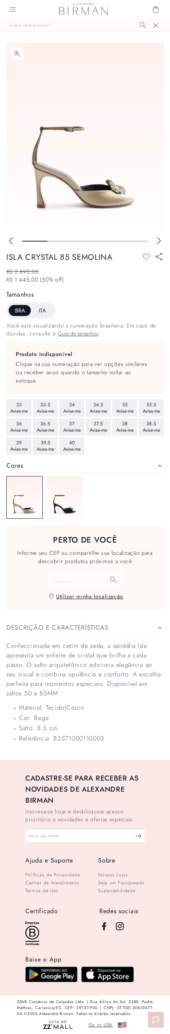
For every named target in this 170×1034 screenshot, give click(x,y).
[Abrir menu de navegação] (12, 9)
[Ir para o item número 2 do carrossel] (85, 241)
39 (19, 446)
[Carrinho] (155, 9)
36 (19, 427)
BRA (20, 310)
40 (72, 446)
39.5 (45, 446)
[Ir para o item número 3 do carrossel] (110, 241)
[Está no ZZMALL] (58, 1025)
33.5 (45, 408)
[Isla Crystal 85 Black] (65, 497)
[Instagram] (120, 926)
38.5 (151, 427)
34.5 (98, 408)
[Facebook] (104, 926)
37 (72, 427)
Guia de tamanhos (78, 333)
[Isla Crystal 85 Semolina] (24, 497)
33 (19, 408)
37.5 (98, 427)
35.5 (151, 408)
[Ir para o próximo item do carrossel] (159, 241)
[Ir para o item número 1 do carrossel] (60, 241)
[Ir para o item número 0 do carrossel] (34, 241)
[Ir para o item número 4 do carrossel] (135, 241)
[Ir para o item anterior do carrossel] (11, 241)
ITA (42, 310)
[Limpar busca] (156, 25)
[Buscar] (143, 25)
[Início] (83, 9)
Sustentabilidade (116, 890)
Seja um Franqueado (121, 882)
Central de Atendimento (52, 882)
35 (125, 408)
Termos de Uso (42, 890)
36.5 (45, 427)
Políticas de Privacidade (52, 874)
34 (72, 408)
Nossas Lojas (113, 874)
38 (125, 427)
